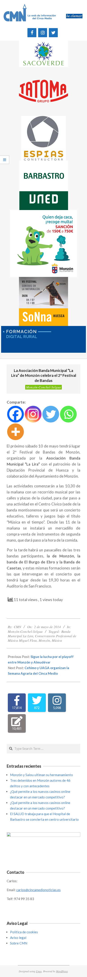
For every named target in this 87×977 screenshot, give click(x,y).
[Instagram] (42, 32)
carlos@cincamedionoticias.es (38, 890)
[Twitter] (53, 32)
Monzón (44, 640)
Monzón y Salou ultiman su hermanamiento (41, 775)
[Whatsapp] (68, 414)
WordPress (62, 971)
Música (57, 640)
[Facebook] (31, 32)
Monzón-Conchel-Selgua (43, 387)
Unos (39, 971)
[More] (15, 431)
